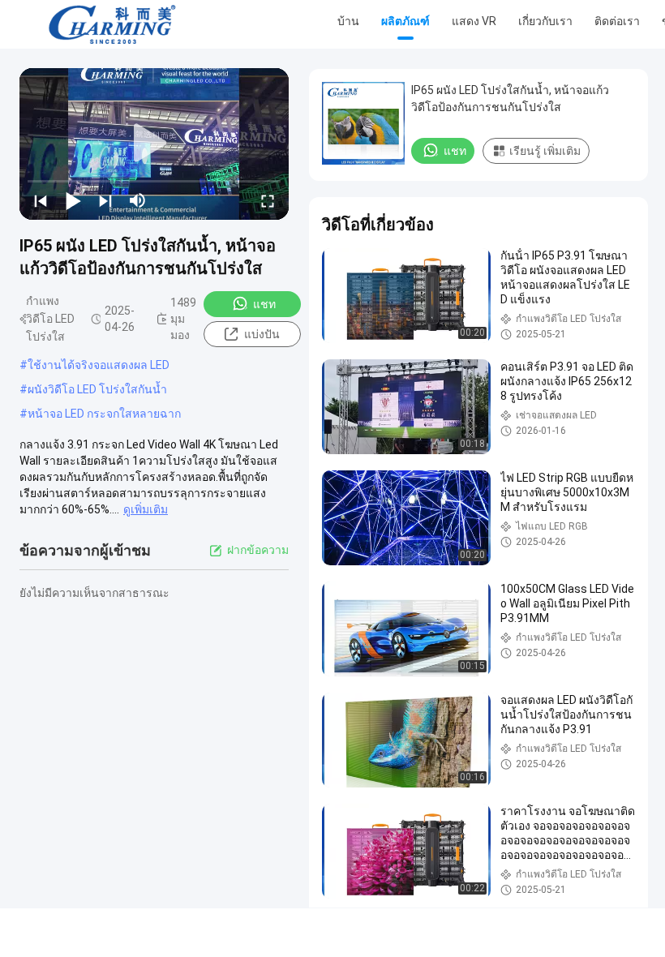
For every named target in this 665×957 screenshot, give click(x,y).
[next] (105, 200)
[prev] (40, 200)
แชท (264, 304)
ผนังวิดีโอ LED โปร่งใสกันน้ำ (97, 389)
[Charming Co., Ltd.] (112, 24)
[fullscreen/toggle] (267, 200)
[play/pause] (73, 200)
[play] (154, 143)
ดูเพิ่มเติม (145, 509)
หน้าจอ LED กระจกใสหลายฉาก (104, 413)
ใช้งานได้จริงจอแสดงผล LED (98, 364)
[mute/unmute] (138, 200)
